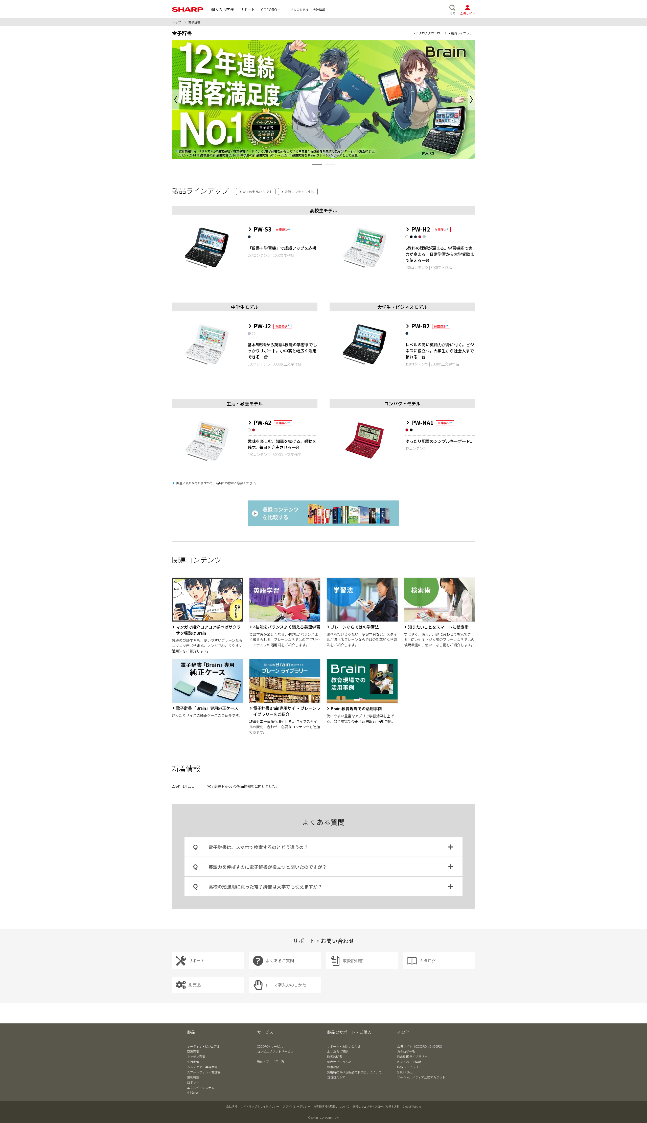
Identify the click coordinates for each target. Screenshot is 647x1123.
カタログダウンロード (431, 33)
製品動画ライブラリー (412, 1056)
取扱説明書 (334, 1056)
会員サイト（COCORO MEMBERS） (420, 1046)
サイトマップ (248, 1106)
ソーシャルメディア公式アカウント (421, 1077)
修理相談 (333, 1067)
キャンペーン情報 (409, 1062)
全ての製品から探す (257, 191)
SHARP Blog (404, 1072)
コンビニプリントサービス (275, 1051)
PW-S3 (227, 786)
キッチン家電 (196, 1056)
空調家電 (193, 1051)
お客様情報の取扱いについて (331, 1106)
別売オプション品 (339, 1062)
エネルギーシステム (200, 1087)
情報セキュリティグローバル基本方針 (376, 1106)
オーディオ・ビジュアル (203, 1046)
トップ (176, 22)
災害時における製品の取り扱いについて (354, 1072)
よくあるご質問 (337, 1051)
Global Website (412, 1106)
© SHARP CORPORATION (323, 1117)
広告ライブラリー (409, 1067)
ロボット (193, 1082)
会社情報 (231, 1106)
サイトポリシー (270, 1106)
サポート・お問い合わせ (343, 1046)
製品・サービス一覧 (270, 1061)
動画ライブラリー (463, 33)
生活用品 (193, 1092)
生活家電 (193, 1062)
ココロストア (336, 1077)
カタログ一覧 (406, 1051)
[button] (471, 99)
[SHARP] (187, 9)
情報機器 (193, 1077)
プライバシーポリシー (296, 1106)
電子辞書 (182, 33)
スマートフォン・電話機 (203, 1072)
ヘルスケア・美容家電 (202, 1067)
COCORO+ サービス (270, 1046)
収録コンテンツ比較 (299, 191)
